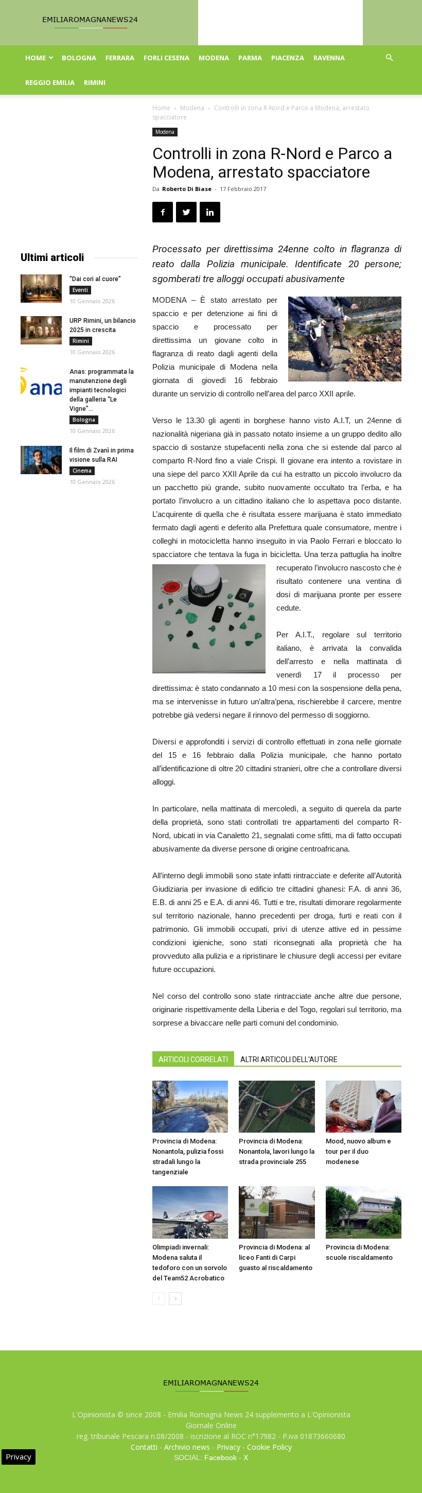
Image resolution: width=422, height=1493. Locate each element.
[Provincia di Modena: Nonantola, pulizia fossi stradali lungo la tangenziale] (190, 1107)
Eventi (80, 289)
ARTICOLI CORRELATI (193, 1059)
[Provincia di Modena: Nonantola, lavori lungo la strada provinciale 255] (276, 1107)
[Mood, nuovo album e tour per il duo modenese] (363, 1107)
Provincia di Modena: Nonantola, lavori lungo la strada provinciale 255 (276, 1151)
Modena (214, 57)
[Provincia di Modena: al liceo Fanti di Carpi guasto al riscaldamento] (276, 1212)
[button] (389, 58)
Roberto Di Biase (187, 189)
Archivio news (187, 1447)
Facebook (220, 1457)
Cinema (82, 470)
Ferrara (120, 57)
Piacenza (287, 57)
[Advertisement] (79, 179)
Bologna (79, 57)
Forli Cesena (166, 57)
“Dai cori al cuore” (95, 279)
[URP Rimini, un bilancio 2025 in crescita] (41, 330)
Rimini (95, 82)
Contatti (144, 1447)
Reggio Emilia (50, 82)
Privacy (228, 1447)
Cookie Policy (269, 1447)
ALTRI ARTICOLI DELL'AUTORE (289, 1059)
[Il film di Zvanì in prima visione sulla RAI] (41, 460)
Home (35, 57)
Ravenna (329, 57)
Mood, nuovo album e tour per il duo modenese (358, 1151)
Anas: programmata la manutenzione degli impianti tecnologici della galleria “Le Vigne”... (101, 390)
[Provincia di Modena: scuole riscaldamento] (363, 1212)
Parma (250, 57)
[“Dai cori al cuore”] (41, 288)
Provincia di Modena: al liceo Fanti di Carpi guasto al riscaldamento (275, 1257)
